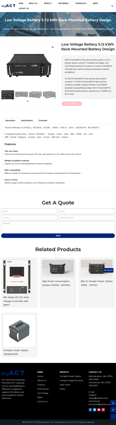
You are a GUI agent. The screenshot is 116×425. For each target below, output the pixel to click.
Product (15, 29)
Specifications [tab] (27, 120)
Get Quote (108, 270)
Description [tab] (10, 120)
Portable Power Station (70, 376)
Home (6, 29)
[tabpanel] (58, 157)
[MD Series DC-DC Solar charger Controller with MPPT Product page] (19, 277)
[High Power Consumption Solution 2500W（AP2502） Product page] (58, 269)
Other (62, 389)
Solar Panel (65, 385)
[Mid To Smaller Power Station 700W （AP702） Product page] (96, 269)
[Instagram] (103, 409)
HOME (21, 3)
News (39, 397)
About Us (41, 380)
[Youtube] (98, 409)
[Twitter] (94, 409)
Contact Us (42, 401)
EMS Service (43, 389)
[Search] (112, 6)
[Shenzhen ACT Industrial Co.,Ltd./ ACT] (8, 6)
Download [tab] (43, 120)
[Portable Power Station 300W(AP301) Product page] (19, 331)
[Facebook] (90, 409)
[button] (27, 101)
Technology (42, 393)
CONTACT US (24, 8)
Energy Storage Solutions (34, 29)
